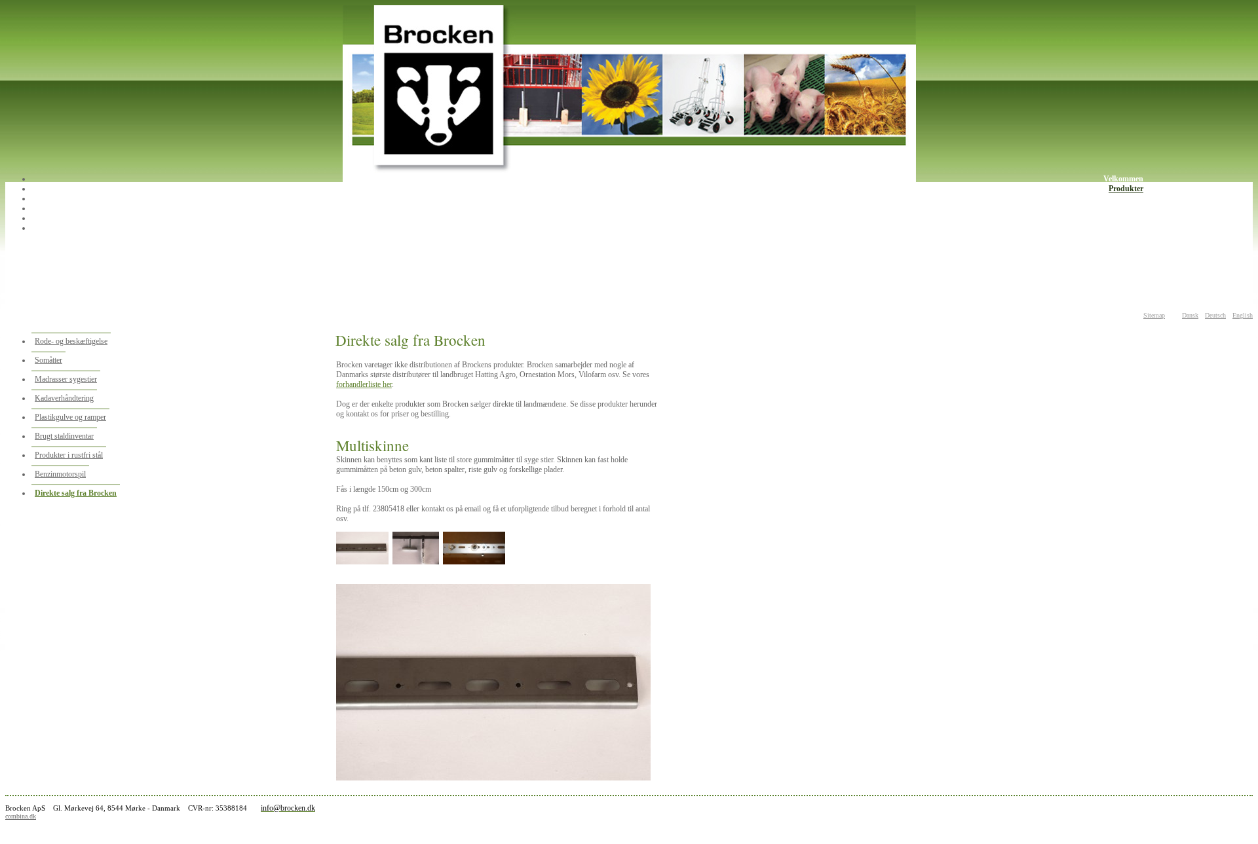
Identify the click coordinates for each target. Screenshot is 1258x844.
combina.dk (20, 816)
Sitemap (1154, 315)
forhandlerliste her (364, 384)
